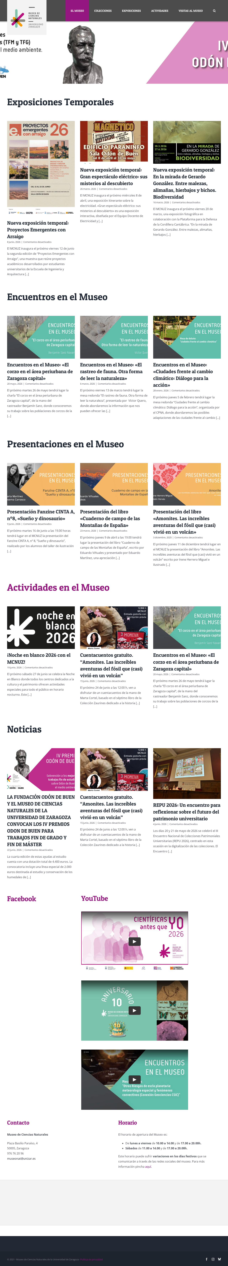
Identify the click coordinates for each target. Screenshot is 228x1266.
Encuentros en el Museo (57, 296)
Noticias (24, 729)
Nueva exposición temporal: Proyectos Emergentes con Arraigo (38, 229)
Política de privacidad (91, 1259)
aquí (148, 1167)
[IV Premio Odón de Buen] (114, 52)
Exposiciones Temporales (60, 102)
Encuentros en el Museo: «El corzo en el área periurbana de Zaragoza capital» (40, 371)
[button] (214, 10)
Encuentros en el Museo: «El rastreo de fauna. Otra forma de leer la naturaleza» (111, 371)
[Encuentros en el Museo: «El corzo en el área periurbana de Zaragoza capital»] (41, 337)
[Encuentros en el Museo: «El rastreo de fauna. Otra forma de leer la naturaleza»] (114, 337)
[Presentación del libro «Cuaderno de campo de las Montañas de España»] (114, 484)
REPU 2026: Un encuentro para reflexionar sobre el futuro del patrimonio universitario (186, 812)
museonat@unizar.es (21, 1159)
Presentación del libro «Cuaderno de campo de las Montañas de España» (110, 518)
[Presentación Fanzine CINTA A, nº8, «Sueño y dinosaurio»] (41, 484)
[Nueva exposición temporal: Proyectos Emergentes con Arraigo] (41, 169)
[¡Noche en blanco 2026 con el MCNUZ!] (41, 627)
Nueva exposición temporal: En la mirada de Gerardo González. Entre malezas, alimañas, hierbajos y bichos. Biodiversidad (184, 183)
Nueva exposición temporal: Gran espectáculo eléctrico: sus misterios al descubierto (113, 176)
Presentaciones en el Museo (65, 444)
